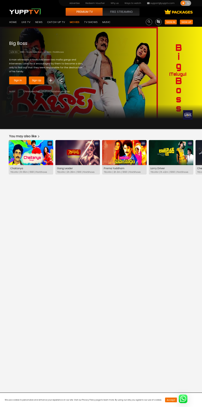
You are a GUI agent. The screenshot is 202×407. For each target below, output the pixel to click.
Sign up (186, 22)
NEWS (38, 22)
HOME (13, 22)
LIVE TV (25, 22)
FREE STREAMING (121, 12)
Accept (171, 399)
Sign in (170, 22)
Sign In (18, 80)
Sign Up (36, 80)
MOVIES (74, 22)
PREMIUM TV (84, 12)
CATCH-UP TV (56, 22)
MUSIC (106, 22)
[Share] (61, 80)
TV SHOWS (91, 22)
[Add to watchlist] (51, 80)
